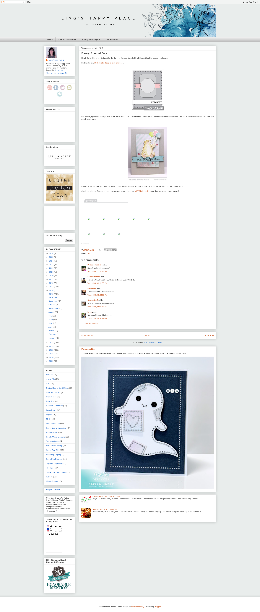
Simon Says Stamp (54, 446)
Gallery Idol (51, 397)
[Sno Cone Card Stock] (149, 220)
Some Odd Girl (52, 450)
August (51, 312)
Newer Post (87, 335)
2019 (51, 279)
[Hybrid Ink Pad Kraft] (89, 236)
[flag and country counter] (54, 552)
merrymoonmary (137, 607)
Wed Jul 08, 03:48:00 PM (97, 295)
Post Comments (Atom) (153, 342)
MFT (89, 253)
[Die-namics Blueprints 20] (119, 220)
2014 (51, 343)
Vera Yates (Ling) (56, 60)
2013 (51, 346)
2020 (51, 276)
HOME (50, 39)
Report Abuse (53, 489)
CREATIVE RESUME (67, 39)
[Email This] (105, 249)
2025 (51, 257)
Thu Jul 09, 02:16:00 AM (97, 319)
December (53, 297)
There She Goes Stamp (56, 472)
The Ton (49, 468)
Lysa (89, 312)
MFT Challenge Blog (143, 191)
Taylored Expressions (55, 463)
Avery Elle (50, 379)
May (50, 323)
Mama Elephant (53, 423)
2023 (51, 264)
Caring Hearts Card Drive (57, 388)
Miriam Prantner (94, 265)
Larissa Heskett (93, 277)
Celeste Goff (92, 300)
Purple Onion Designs (55, 437)
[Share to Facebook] (112, 249)
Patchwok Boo (88, 349)
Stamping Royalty (53, 454)
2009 (51, 361)
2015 (51, 294)
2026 (51, 253)
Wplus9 (49, 477)
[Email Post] (100, 250)
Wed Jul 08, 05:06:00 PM (97, 307)
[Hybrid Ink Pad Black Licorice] (104, 236)
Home (148, 335)
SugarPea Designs (54, 459)
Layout (49, 415)
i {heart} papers (52, 481)
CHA (48, 383)
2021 (51, 272)
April (50, 327)
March (51, 330)
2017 (51, 287)
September (53, 308)
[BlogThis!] (107, 249)
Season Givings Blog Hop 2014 (104, 509)
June (50, 319)
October (52, 305)
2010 (51, 357)
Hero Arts (50, 401)
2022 (51, 268)
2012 (51, 350)
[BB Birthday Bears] (89, 220)
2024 (51, 261)
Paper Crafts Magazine (56, 428)
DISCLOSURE (112, 39)
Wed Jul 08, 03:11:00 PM (97, 283)
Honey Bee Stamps (54, 406)
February (52, 334)
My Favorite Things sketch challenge (108, 63)
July (50, 316)
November (53, 301)
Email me (59, 70)
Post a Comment (91, 324)
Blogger (158, 607)
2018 (51, 283)
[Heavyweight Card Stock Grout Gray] (134, 220)
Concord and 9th (53, 392)
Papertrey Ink (52, 432)
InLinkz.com (85, 243)
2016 (51, 290)
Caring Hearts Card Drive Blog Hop (106, 496)
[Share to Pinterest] (115, 249)
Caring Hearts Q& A (91, 39)
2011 (51, 354)
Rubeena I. (91, 288)
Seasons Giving (53, 441)
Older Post (209, 335)
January (52, 338)
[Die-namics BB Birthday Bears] (104, 220)
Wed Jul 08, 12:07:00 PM (97, 271)
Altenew (49, 374)
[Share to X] (110, 249)
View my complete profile (57, 73)
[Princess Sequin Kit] (119, 236)
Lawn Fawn (51, 410)
